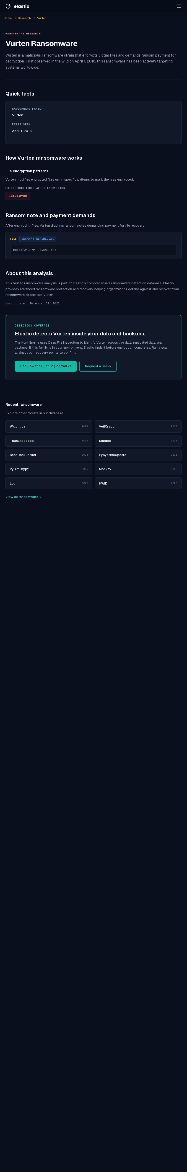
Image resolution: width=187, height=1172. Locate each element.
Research (24, 18)
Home (8, 18)
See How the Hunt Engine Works (45, 366)
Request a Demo (98, 366)
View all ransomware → (23, 497)
